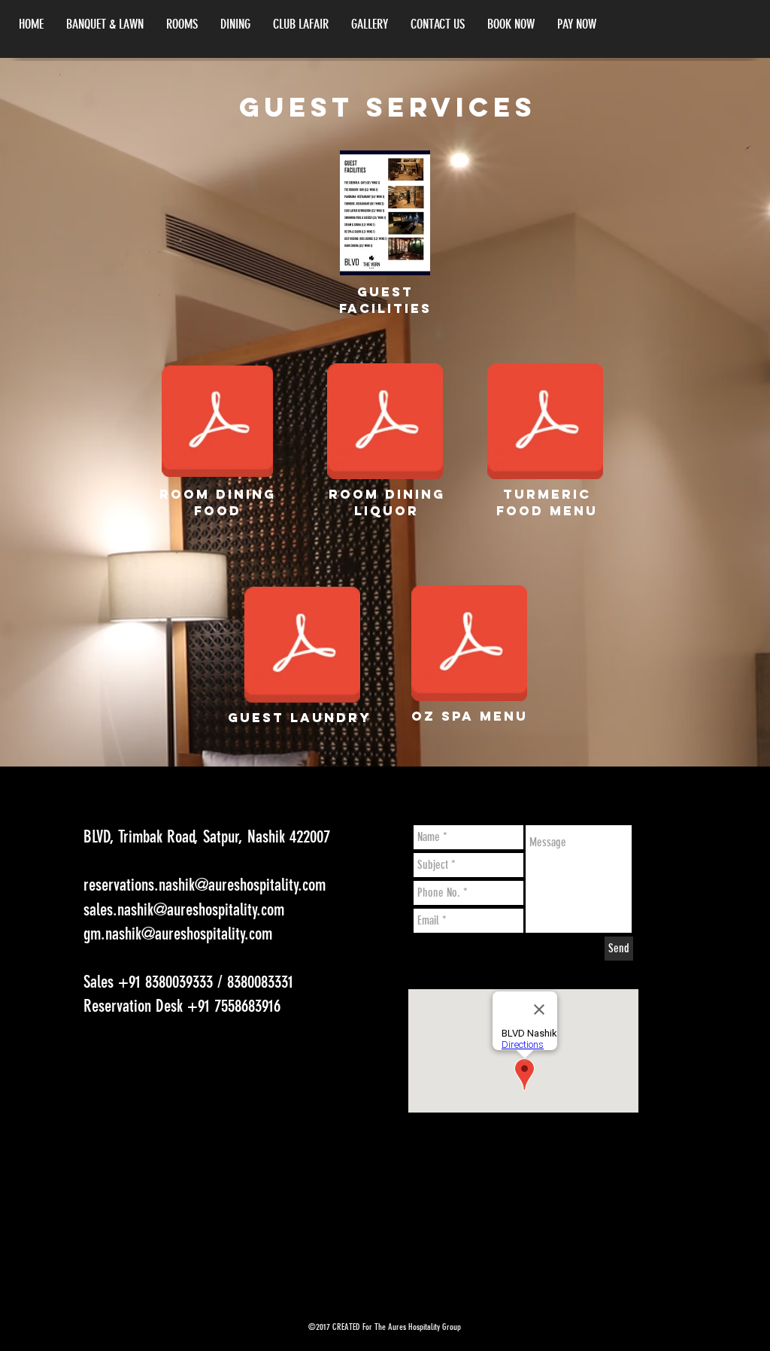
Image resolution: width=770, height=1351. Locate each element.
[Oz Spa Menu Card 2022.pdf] (469, 644)
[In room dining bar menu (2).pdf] (385, 422)
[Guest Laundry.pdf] (302, 646)
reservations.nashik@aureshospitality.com (204, 885)
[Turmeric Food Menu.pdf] (545, 422)
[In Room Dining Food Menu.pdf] (217, 422)
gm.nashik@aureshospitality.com (177, 934)
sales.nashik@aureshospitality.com (183, 910)
